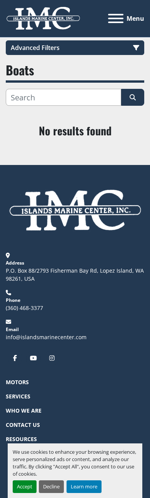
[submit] (132, 97)
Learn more (84, 486)
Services (18, 396)
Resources (21, 439)
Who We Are (24, 410)
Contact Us (23, 424)
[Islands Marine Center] (75, 209)
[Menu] (115, 18)
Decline (51, 486)
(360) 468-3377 (24, 307)
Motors (17, 382)
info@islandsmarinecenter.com (46, 337)
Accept (24, 486)
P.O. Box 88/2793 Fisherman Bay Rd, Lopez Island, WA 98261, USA (75, 274)
